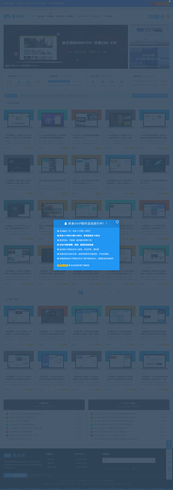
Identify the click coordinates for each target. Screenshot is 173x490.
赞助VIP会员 (63, 265)
